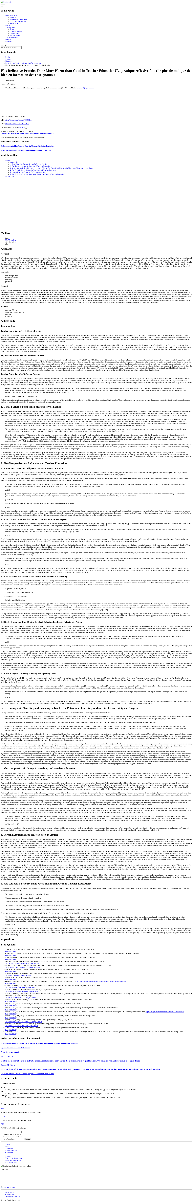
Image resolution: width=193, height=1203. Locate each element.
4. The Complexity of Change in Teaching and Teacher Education (33, 170)
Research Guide (11, 1150)
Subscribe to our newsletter (12, 1137)
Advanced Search (11, 37)
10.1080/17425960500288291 (16, 1026)
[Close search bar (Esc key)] (4, 4)
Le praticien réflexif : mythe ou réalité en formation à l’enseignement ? (27, 133)
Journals (13, 17)
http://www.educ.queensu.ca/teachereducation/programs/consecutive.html (102, 981)
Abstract (8, 160)
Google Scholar (10, 951)
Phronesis (8, 61)
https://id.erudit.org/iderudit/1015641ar (18, 120)
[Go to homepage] (6, 2)
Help (7, 1146)
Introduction (14, 162)
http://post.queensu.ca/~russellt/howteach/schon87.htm (165, 1012)
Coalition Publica (16, 31)
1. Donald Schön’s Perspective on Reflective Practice (28, 164)
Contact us (9, 1152)
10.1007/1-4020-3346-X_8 (14, 998)
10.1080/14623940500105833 (16, 991)
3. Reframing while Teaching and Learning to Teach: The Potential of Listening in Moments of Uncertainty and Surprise (52, 168)
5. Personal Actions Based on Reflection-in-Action (27, 172)
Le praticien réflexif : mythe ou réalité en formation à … (25, 63)
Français (8, 39)
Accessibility (9, 1148)
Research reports (16, 23)
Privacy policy (10, 1192)
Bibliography (10, 176)
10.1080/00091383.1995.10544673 (17, 1022)
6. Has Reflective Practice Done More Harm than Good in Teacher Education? (37, 174)
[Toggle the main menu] (2, 6)
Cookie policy (10, 1194)
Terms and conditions (12, 1196)
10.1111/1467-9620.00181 (14, 987)
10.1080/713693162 (12, 975)
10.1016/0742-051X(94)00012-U (17, 967)
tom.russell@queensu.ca (85, 88)
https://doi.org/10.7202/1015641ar (17, 124)
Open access (14, 33)
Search (3, 45)
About (12, 27)
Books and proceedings (18, 21)
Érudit (12, 29)
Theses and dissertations (18, 19)
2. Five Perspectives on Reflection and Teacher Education (30, 166)
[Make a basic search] (2, 4)
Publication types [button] (11, 15)
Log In (7, 25)
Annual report (15, 35)
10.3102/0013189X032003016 (16, 963)
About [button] (7, 27)
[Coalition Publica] (8, 1187)
